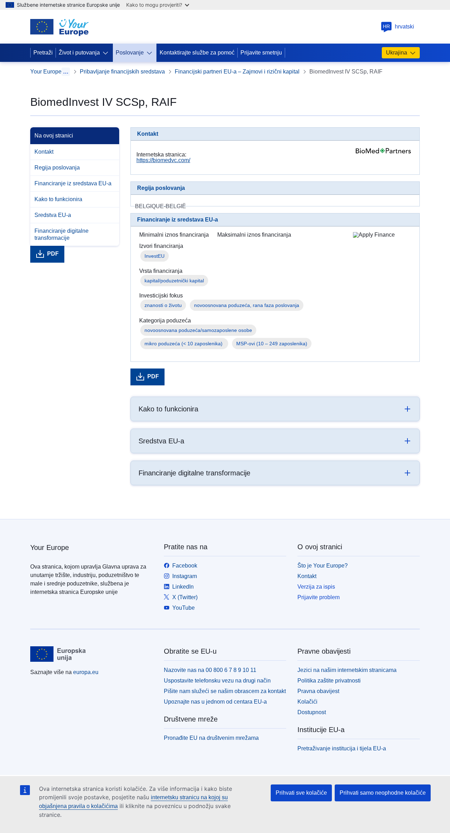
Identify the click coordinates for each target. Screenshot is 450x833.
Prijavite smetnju (261, 53)
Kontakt (43, 152)
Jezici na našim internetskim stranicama (347, 670)
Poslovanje (130, 53)
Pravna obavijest (318, 691)
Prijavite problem (318, 597)
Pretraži (43, 53)
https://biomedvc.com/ (163, 160)
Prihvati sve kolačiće (301, 793)
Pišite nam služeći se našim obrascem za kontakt (225, 691)
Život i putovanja (79, 53)
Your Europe (46, 72)
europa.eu (85, 672)
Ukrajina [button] (396, 53)
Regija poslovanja (57, 168)
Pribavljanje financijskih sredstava (122, 72)
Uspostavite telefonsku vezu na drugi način (217, 681)
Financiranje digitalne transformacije (61, 234)
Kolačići (307, 702)
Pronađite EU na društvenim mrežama (211, 738)
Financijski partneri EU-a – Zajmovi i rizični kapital (237, 72)
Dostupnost (311, 712)
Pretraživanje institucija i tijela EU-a (341, 748)
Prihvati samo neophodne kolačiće (383, 793)
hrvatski (398, 27)
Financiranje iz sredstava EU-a (72, 183)
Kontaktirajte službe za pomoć (197, 53)
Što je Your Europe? (322, 566)
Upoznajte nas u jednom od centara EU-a (215, 702)
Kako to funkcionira (58, 199)
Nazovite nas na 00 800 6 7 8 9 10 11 (210, 670)
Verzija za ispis (316, 587)
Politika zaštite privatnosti (329, 681)
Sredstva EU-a (52, 215)
